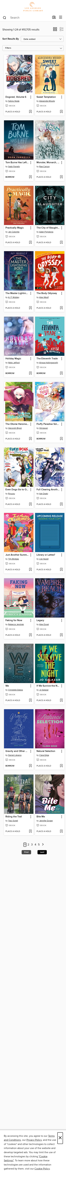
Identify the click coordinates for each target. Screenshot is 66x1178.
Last (42, 852)
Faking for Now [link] (13, 620)
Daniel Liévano (14, 755)
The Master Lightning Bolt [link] (17, 293)
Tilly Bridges (13, 559)
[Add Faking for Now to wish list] (30, 635)
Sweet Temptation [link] (46, 97)
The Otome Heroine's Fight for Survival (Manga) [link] (17, 424)
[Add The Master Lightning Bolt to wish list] (30, 308)
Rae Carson (44, 166)
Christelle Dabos (15, 690)
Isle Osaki (43, 493)
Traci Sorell (13, 820)
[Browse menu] (61, 17)
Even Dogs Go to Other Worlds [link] (17, 489)
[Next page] (43, 845)
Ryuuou (11, 493)
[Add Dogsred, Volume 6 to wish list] (30, 112)
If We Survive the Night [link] (48, 685)
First (26, 852)
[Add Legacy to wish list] (61, 635)
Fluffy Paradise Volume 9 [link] (48, 424)
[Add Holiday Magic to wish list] (30, 373)
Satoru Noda (13, 101)
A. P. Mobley (13, 297)
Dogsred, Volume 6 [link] (15, 97)
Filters (8, 48)
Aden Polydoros (46, 232)
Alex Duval (44, 624)
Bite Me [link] (41, 816)
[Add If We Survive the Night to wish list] (61, 700)
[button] (55, 30)
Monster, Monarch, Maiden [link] (48, 162)
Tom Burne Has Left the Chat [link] (17, 162)
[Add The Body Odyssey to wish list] (61, 308)
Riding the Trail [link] (13, 816)
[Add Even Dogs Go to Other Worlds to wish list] (30, 504)
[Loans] (54, 18)
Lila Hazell (44, 559)
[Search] (4, 17)
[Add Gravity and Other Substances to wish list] (30, 766)
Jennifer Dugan (46, 820)
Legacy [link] (40, 620)
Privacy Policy (34, 1140)
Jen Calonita (13, 232)
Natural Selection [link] (46, 751)
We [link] (7, 685)
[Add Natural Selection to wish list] (61, 766)
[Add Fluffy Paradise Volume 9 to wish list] (61, 439)
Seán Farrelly (14, 166)
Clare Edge (44, 755)
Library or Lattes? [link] (46, 555)
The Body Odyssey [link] (47, 293)
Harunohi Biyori (15, 428)
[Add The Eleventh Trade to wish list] (61, 373)
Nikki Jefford (14, 362)
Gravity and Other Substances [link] (17, 751)
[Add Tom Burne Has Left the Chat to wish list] (30, 177)
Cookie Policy (42, 1168)
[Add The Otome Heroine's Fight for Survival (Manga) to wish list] (30, 439)
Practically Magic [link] (14, 227)
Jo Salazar (44, 690)
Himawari (43, 428)
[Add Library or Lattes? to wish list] (61, 570)
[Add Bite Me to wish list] (61, 831)
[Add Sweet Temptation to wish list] (61, 112)
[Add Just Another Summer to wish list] (30, 570)
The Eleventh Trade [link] (47, 358)
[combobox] (26, 18)
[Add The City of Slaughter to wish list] (61, 243)
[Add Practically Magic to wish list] (30, 243)
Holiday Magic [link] (13, 358)
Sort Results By (10, 38)
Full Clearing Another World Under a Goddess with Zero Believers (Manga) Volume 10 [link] (48, 489)
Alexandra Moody (47, 101)
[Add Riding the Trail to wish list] (30, 831)
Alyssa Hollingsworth (48, 362)
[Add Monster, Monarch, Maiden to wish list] (61, 177)
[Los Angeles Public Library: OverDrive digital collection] (33, 7)
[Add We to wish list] (30, 700)
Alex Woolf (44, 297)
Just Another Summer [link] (17, 555)
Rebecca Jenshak (16, 624)
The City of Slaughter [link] (48, 227)
